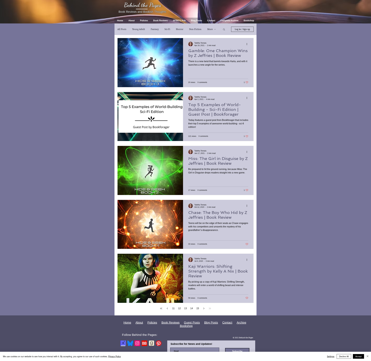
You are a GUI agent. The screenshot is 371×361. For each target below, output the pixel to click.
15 (197, 308)
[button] (224, 29)
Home (127, 322)
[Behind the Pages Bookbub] (144, 343)
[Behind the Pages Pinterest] (158, 343)
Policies (152, 322)
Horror (179, 29)
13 (185, 308)
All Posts (121, 29)
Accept (358, 356)
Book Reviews (170, 322)
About (139, 322)
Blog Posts (211, 322)
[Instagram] (137, 343)
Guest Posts (192, 322)
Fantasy (155, 29)
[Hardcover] (123, 343)
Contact (227, 322)
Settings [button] (330, 356)
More (210, 29)
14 (191, 308)
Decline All (344, 356)
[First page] (161, 308)
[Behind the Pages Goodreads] (151, 343)
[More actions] (248, 44)
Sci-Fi (167, 29)
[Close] (367, 356)
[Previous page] (167, 308)
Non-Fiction (195, 29)
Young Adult (138, 29)
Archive (241, 322)
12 (179, 308)
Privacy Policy (114, 356)
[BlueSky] (130, 343)
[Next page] (203, 308)
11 (173, 308)
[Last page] (209, 308)
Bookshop (186, 325)
